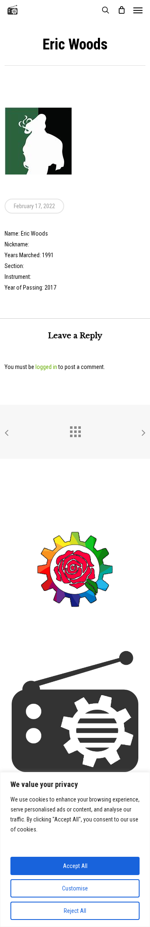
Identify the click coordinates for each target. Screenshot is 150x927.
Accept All (75, 866)
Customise (75, 888)
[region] (75, 849)
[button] (137, 10)
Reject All (75, 910)
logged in (46, 367)
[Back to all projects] (75, 429)
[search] (105, 10)
